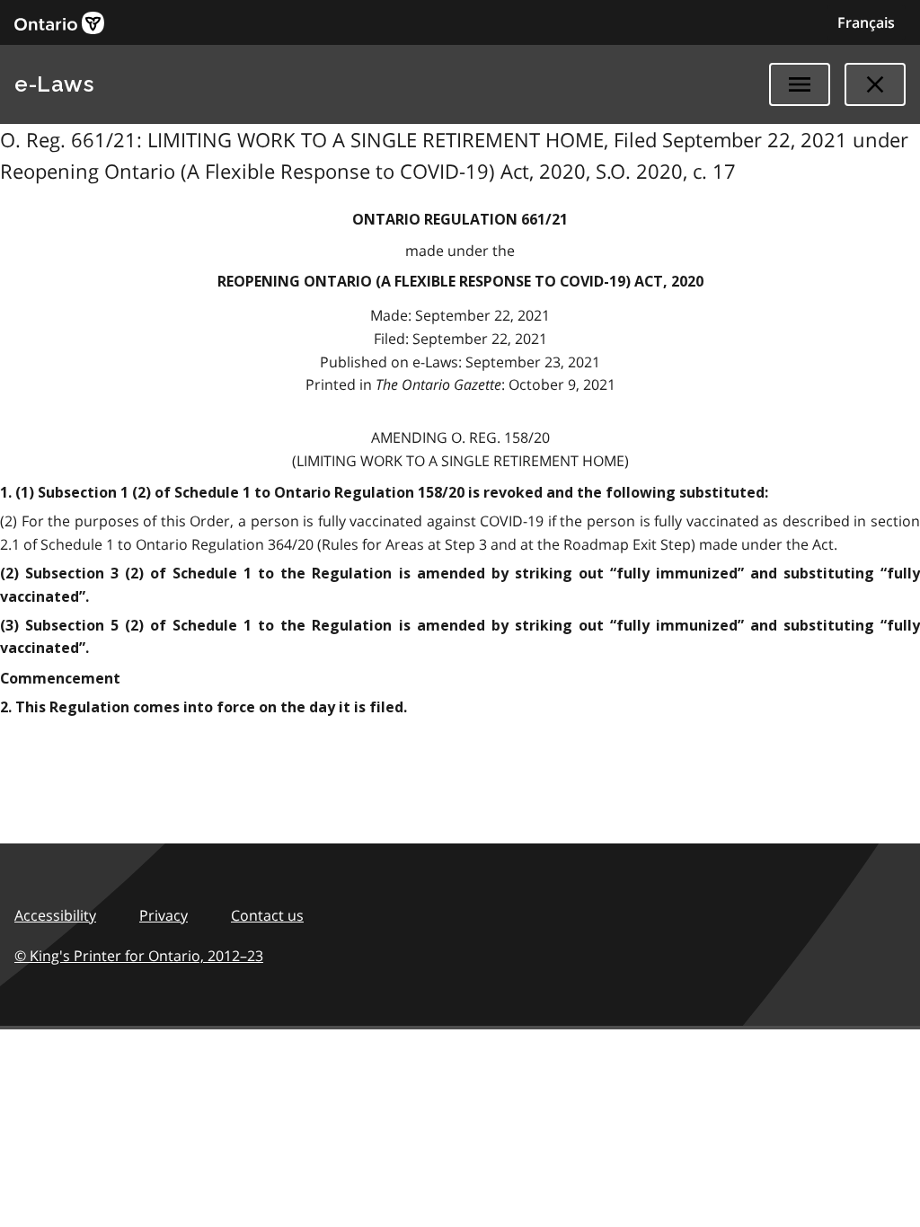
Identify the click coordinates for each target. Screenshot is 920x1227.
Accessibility (55, 915)
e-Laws (53, 84)
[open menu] (799, 84)
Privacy (163, 915)
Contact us (267, 915)
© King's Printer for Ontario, (138, 956)
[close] (875, 84)
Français (866, 22)
